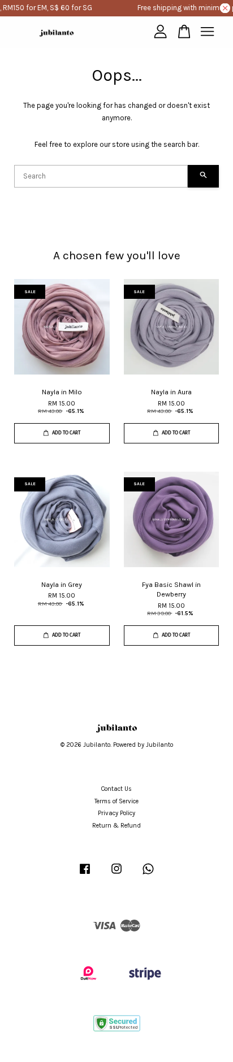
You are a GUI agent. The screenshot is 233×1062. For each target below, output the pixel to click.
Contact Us (116, 789)
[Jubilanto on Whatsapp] (148, 874)
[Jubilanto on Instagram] (116, 874)
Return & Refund (116, 825)
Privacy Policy (116, 813)
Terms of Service (116, 801)
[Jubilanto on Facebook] (85, 874)
